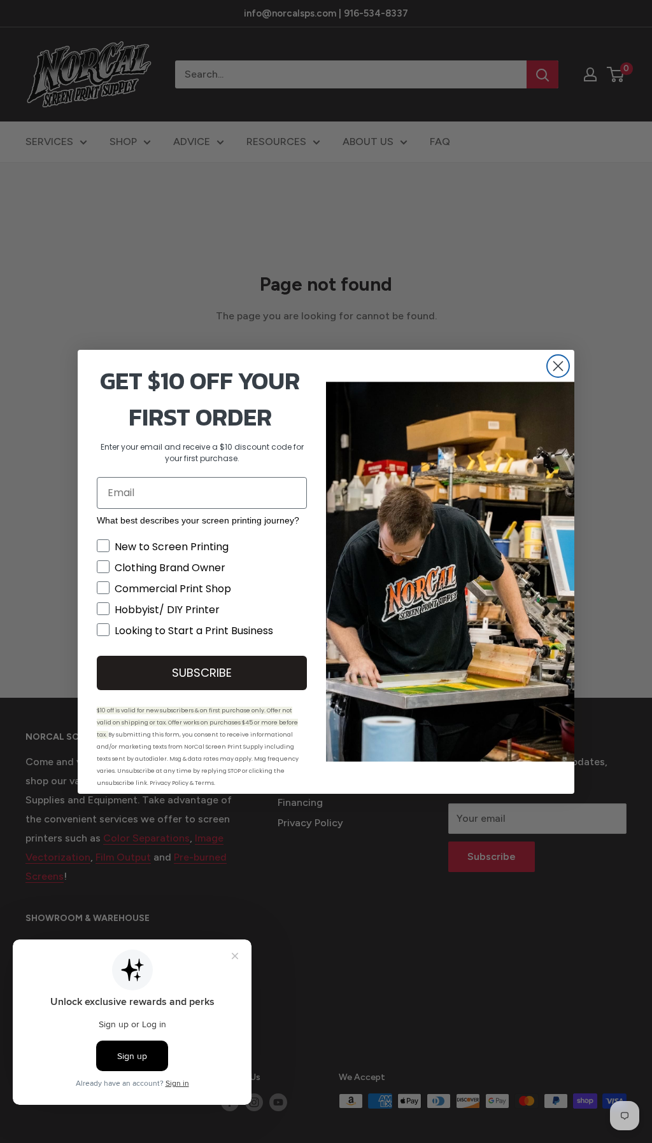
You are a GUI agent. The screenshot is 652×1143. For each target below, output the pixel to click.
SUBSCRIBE (202, 673)
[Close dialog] (558, 366)
